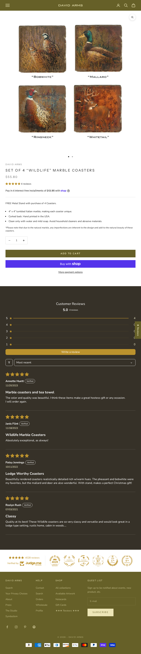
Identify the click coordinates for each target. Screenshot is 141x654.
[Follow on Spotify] (34, 627)
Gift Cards (61, 605)
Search (9, 588)
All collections (63, 588)
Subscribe (101, 612)
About (9, 599)
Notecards (61, 599)
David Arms (14, 164)
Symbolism (12, 616)
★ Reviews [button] (138, 330)
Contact (40, 588)
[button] (13, 183)
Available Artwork (65, 593)
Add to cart (71, 253)
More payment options (70, 272)
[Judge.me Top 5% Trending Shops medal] (127, 560)
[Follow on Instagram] (16, 627)
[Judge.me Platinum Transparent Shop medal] (83, 560)
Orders (39, 599)
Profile (39, 610)
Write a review (70, 352)
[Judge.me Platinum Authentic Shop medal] (69, 560)
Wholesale (41, 605)
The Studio (11, 610)
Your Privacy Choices (17, 593)
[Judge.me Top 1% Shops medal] (112, 560)
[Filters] (9, 362)
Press (9, 605)
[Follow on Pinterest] (25, 627)
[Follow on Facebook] (7, 627)
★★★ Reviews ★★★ (67, 610)
